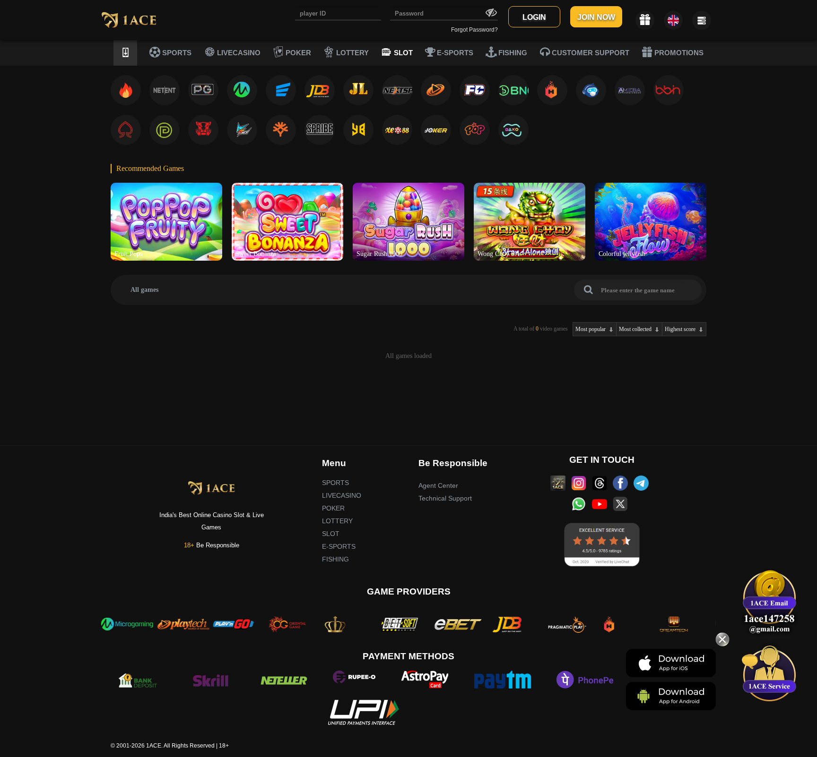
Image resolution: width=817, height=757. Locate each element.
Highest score (680, 329)
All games (144, 289)
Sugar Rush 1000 (379, 253)
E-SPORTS (454, 53)
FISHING (511, 53)
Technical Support (445, 498)
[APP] (125, 53)
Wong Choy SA (499, 253)
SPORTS (175, 53)
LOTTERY (351, 53)
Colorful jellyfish (622, 253)
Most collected (635, 329)
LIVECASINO (238, 53)
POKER (297, 53)
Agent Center (438, 485)
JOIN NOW (596, 17)
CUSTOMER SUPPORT (589, 53)
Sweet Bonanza (255, 253)
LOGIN (534, 17)
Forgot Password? (474, 29)
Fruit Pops (128, 253)
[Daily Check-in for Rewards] (644, 20)
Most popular (590, 329)
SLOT (402, 53)
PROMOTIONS (678, 53)
